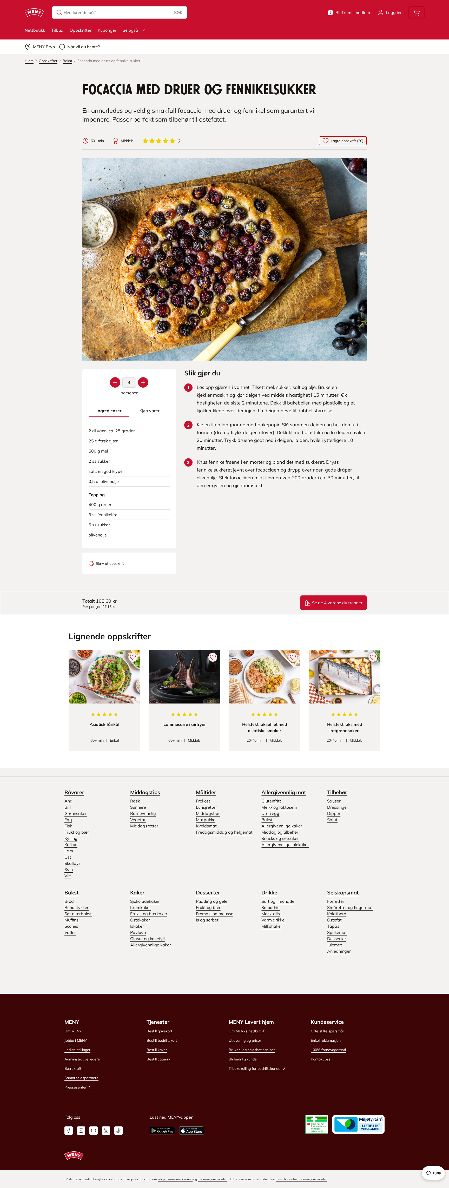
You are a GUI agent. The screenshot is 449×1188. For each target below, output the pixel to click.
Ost (67, 857)
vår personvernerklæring (175, 1179)
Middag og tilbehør (279, 832)
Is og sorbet (207, 919)
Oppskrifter (80, 30)
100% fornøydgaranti (328, 1049)
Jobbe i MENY (75, 1040)
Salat (332, 819)
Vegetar (138, 819)
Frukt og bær (76, 832)
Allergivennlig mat (283, 792)
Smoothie (270, 907)
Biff (67, 807)
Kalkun (70, 844)
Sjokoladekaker (145, 901)
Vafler (70, 932)
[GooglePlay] (162, 1130)
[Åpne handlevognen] (416, 12)
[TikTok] (118, 1130)
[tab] (109, 410)
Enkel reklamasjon (326, 1040)
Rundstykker (76, 907)
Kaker (137, 892)
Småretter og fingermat (350, 907)
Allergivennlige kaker (281, 825)
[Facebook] (68, 1130)
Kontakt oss (321, 1059)
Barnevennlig (143, 813)
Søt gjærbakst (78, 913)
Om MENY (73, 1031)
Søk (178, 12)
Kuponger (107, 30)
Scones (71, 926)
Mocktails (270, 913)
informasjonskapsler (212, 1179)
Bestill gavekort (159, 1031)
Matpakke (205, 819)
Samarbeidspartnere (81, 1078)
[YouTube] (93, 1130)
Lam (68, 850)
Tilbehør (337, 792)
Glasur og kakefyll (147, 938)
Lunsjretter (206, 807)
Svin (68, 869)
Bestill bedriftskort (162, 1040)
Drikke (269, 892)
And (68, 801)
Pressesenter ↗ (77, 1087)
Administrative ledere (82, 1059)
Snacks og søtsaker (280, 838)
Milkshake (271, 926)
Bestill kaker (157, 1049)
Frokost (203, 801)
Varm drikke (273, 919)
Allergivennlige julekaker (285, 844)
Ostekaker (140, 919)
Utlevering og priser (245, 1040)
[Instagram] (81, 1130)
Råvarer (74, 792)
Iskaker (137, 926)
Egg (68, 819)
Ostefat (334, 919)
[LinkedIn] (106, 1130)
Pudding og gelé (211, 901)
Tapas (333, 926)
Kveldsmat (206, 825)
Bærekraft (72, 1068)
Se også (130, 30)
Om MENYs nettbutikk (247, 1031)
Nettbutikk (35, 30)
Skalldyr (72, 863)
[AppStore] (191, 1130)
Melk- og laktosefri (279, 807)
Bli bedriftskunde (243, 1059)
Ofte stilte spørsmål (327, 1031)
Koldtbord (336, 913)
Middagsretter (144, 825)
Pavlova (138, 932)
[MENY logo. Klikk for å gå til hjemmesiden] (34, 12)
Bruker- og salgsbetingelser (252, 1049)
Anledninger (339, 951)
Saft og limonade (277, 901)
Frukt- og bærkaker (148, 913)
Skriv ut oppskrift (110, 563)
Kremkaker (140, 907)
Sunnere (138, 807)
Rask (135, 801)
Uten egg (270, 813)
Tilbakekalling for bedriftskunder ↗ (257, 1068)
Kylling (70, 838)
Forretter (335, 901)
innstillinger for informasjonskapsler (301, 1179)
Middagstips (145, 792)
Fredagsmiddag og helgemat (224, 832)
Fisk (68, 825)
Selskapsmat (343, 892)
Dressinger (337, 807)
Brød (69, 901)
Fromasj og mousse (214, 913)
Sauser (334, 801)
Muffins (71, 919)
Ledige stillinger (77, 1049)
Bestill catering (159, 1059)
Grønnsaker (75, 813)
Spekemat (337, 932)
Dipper (333, 813)
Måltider (206, 792)
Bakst (267, 819)
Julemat (334, 944)
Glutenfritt (271, 801)
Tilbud (57, 30)
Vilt (67, 875)
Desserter (208, 892)
